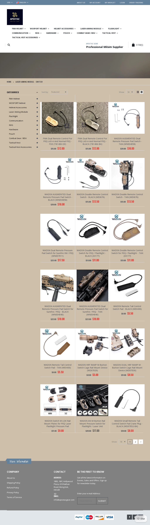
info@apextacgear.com (64, 499)
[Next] (140, 441)
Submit (102, 500)
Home (9, 81)
